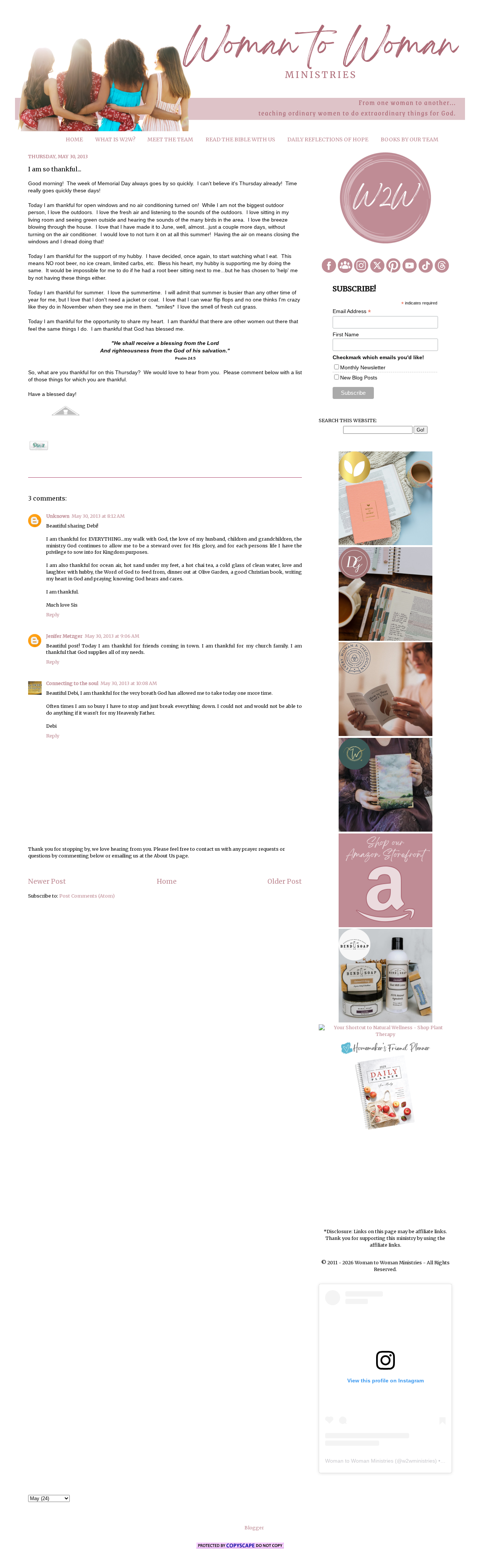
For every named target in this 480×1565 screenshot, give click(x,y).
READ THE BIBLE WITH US (240, 139)
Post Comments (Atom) (87, 896)
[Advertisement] (385, 1180)
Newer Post (47, 881)
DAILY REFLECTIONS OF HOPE (327, 139)
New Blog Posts (358, 378)
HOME (74, 139)
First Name (346, 334)
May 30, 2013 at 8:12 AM (98, 516)
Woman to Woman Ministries (359, 1461)
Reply (52, 615)
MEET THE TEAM (170, 139)
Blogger (254, 1528)
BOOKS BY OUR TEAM (409, 139)
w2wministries (418, 1461)
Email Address (352, 311)
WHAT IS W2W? (115, 139)
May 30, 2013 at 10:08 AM (128, 683)
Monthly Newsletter (363, 367)
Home (167, 881)
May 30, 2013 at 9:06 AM (112, 636)
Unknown (57, 516)
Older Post (284, 881)
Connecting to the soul (72, 683)
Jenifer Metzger (64, 636)
